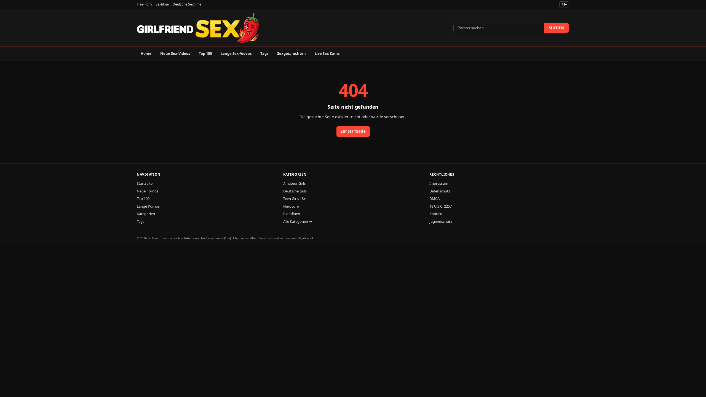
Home (146, 53)
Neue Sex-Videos (175, 53)
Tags (264, 53)
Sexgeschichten (291, 53)
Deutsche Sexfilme (187, 4)
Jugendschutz (440, 221)
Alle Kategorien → (297, 221)
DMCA (434, 198)
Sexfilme (162, 4)
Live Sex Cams (327, 53)
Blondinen (291, 213)
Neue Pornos (147, 191)
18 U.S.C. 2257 (440, 206)
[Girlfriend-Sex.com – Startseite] (198, 28)
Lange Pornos (148, 206)
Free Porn (144, 4)
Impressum (438, 183)
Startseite (145, 183)
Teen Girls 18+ (294, 198)
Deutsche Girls (295, 191)
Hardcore (291, 206)
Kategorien (146, 213)
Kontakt (436, 213)
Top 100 (205, 53)
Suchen (556, 27)
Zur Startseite (353, 131)
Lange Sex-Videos (236, 53)
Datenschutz (439, 191)
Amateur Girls (294, 183)
